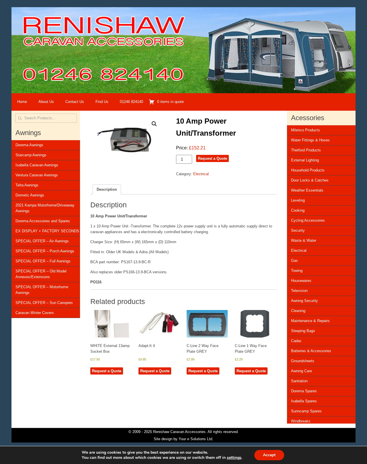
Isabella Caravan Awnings (36, 165)
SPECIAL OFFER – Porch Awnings (44, 251)
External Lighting (305, 160)
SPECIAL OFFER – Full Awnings (43, 261)
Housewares (301, 280)
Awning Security (304, 301)
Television (299, 290)
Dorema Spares (304, 391)
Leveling (298, 200)
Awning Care (301, 371)
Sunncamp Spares (306, 411)
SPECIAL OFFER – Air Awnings (42, 241)
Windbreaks (301, 421)
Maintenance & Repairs (310, 321)
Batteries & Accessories (311, 351)
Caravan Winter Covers (34, 313)
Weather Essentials (307, 190)
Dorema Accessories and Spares (42, 221)
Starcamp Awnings (30, 155)
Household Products (308, 170)
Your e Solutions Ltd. (196, 439)
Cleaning (298, 311)
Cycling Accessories (308, 220)
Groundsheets (302, 361)
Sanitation (299, 381)
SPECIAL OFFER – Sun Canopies (44, 303)
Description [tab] (107, 189)
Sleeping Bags (303, 331)
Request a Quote (212, 158)
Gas (294, 260)
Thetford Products (306, 150)
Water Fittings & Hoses (310, 140)
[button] (154, 124)
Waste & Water (303, 240)
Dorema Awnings (29, 145)
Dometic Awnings (29, 195)
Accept (269, 455)
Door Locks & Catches (310, 180)
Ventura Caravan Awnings (36, 175)
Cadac (296, 341)
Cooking (297, 210)
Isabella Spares (304, 401)
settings (234, 457)
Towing (296, 270)
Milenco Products (305, 130)
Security (298, 230)
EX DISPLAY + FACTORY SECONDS (47, 231)
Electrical (201, 174)
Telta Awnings (26, 185)
